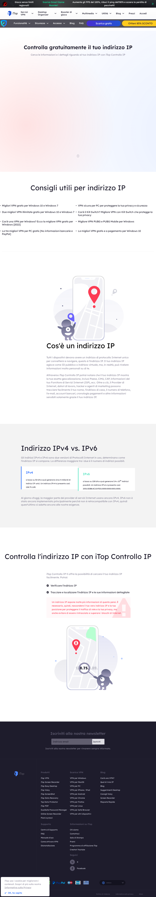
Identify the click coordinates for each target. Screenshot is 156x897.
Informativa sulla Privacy (18, 887)
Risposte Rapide (107, 802)
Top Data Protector (49, 802)
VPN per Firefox (77, 802)
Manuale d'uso (47, 838)
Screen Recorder (107, 798)
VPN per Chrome (77, 798)
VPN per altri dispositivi (80, 814)
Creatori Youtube (77, 849)
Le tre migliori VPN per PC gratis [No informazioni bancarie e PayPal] (37, 232)
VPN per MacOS (77, 782)
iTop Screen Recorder (50, 782)
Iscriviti (97, 741)
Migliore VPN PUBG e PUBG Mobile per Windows (106, 221)
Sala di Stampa (77, 838)
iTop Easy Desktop (49, 786)
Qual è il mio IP (107, 782)
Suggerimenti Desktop (110, 790)
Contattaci (74, 834)
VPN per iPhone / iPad (80, 790)
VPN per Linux (76, 806)
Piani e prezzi (47, 818)
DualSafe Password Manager (54, 810)
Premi (72, 841)
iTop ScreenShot (48, 794)
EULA (141, 894)
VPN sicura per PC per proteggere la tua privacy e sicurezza (112, 205)
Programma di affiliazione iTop (83, 845)
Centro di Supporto (49, 830)
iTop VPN (45, 778)
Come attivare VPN (49, 841)
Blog (72, 23)
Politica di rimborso (103, 894)
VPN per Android (77, 794)
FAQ (81, 23)
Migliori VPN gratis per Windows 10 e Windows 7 (30, 205)
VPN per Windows (78, 778)
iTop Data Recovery (49, 798)
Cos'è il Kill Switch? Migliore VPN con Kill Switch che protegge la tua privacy (115, 213)
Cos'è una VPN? (107, 778)
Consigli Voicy (106, 794)
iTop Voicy (45, 790)
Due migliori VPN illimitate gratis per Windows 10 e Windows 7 (38, 212)
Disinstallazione (48, 845)
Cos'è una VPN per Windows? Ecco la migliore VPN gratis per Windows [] (37, 223)
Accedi (143, 13)
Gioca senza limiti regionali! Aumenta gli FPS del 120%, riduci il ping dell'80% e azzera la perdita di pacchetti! (81, 4)
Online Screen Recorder (51, 814)
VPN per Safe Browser (80, 810)
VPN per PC (75, 786)
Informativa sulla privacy (124, 894)
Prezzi (132, 13)
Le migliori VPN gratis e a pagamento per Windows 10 (109, 230)
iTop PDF (45, 806)
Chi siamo (74, 830)
